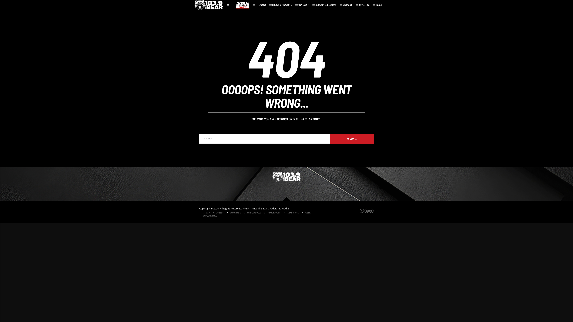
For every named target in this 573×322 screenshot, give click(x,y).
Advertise (364, 4)
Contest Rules (254, 212)
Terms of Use (292, 212)
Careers (220, 212)
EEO (208, 212)
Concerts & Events (325, 4)
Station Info (235, 212)
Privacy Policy (273, 212)
